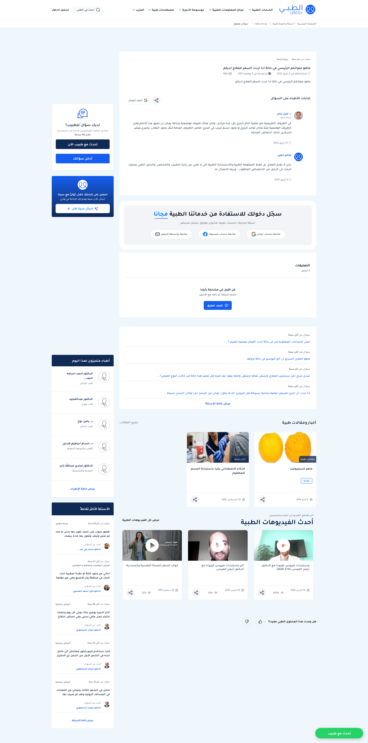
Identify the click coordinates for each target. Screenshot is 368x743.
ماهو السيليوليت (301, 468)
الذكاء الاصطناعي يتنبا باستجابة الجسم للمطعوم (218, 470)
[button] (260, 10)
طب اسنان (86, 383)
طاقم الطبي (284, 155)
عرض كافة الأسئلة (217, 403)
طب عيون (87, 404)
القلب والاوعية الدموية (80, 448)
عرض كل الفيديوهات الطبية (140, 520)
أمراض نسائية (63, 604)
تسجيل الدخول (60, 10)
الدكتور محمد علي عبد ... (89, 549)
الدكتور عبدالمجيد (81, 399)
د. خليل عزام (284, 114)
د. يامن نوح (85, 421)
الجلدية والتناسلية (82, 470)
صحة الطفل (62, 523)
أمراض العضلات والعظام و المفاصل (91, 565)
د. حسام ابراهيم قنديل (77, 443)
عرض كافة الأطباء (83, 488)
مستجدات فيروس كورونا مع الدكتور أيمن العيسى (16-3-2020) (285, 567)
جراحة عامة (261, 23)
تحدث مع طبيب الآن (83, 144)
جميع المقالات (128, 422)
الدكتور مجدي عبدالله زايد (76, 465)
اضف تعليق (215, 305)
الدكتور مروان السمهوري (88, 630)
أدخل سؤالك (82, 158)
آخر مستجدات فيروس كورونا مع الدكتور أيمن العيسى (222, 567)
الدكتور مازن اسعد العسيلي (87, 591)
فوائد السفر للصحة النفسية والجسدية (152, 566)
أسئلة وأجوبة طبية (283, 23)
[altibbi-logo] (297, 9)
